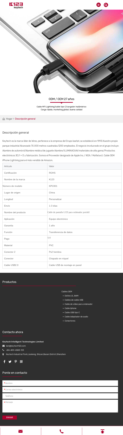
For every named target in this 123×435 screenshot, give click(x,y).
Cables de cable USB (74, 300)
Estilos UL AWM (71, 296)
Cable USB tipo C (72, 312)
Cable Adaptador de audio (76, 317)
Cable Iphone (70, 308)
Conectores (70, 321)
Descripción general (25, 119)
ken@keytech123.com (16, 346)
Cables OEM (67, 291)
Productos (9, 282)
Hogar (9, 119)
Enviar (9, 417)
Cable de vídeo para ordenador (79, 304)
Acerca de (68, 282)
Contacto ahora (12, 332)
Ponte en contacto (14, 373)
